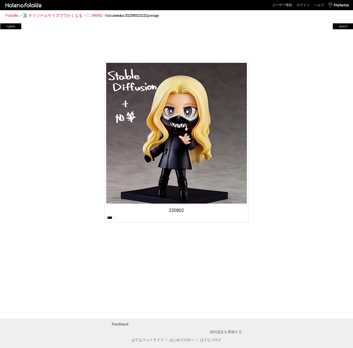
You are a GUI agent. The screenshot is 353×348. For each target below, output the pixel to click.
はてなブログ (210, 340)
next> (343, 26)
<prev (10, 26)
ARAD (97, 15)
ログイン (303, 5)
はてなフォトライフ (148, 340)
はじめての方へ (181, 340)
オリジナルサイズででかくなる (55, 15)
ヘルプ (319, 5)
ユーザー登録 (282, 5)
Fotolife (12, 15)
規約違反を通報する (226, 332)
